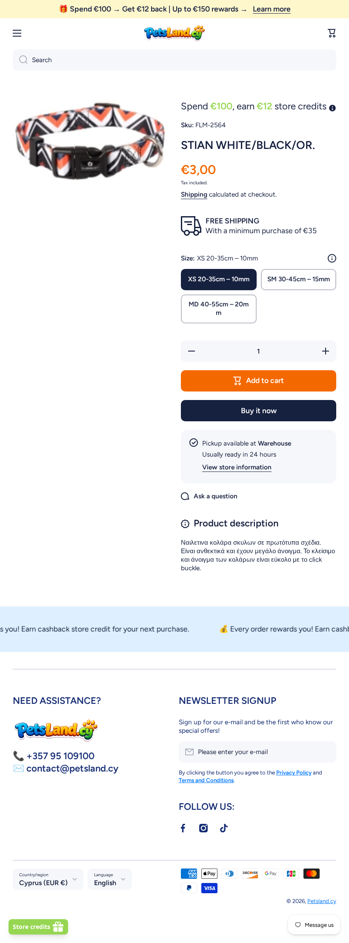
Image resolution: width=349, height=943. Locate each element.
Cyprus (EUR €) (43, 883)
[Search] (20, 60)
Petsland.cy (321, 900)
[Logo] (174, 33)
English (105, 883)
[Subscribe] (325, 752)
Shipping (194, 194)
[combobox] (174, 60)
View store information (237, 467)
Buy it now (259, 410)
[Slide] (332, 258)
